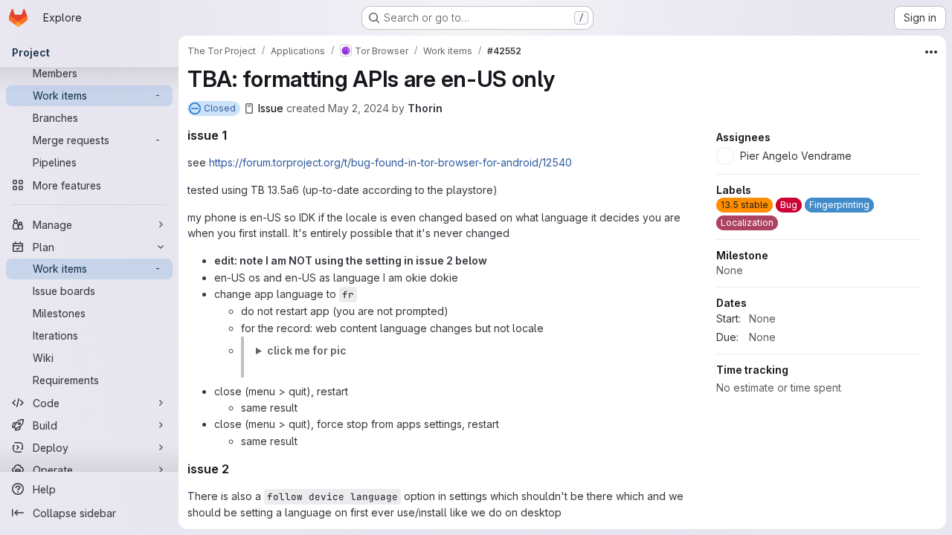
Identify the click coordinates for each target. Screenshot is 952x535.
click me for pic (307, 350)
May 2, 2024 (358, 108)
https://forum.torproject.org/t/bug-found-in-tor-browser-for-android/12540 (390, 162)
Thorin (425, 108)
